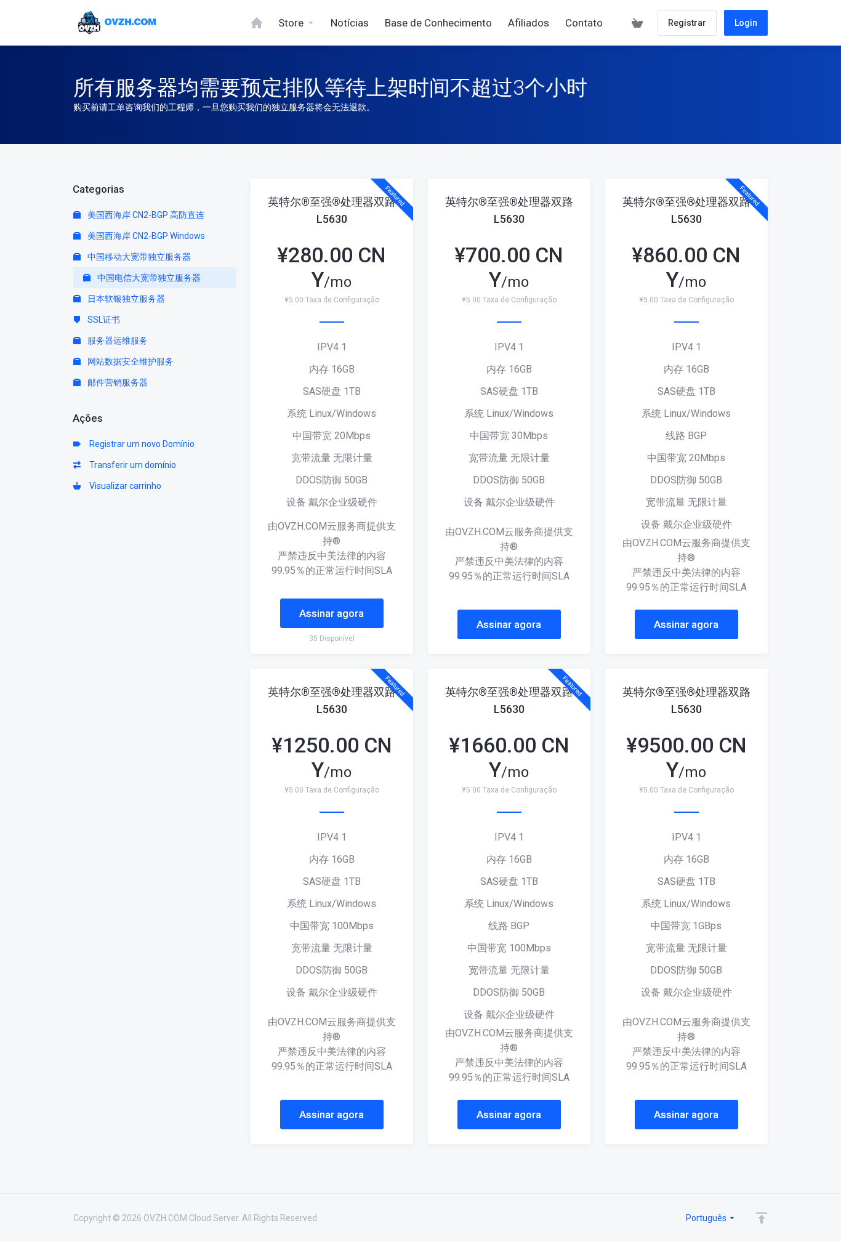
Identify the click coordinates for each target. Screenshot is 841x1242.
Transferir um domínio (131, 465)
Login (745, 23)
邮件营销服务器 (117, 382)
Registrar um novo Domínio (140, 444)
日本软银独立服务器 (125, 299)
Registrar (687, 23)
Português (707, 1218)
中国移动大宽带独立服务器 (138, 257)
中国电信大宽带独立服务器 (148, 278)
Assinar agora (331, 613)
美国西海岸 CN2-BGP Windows (145, 236)
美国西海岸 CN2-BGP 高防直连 (145, 215)
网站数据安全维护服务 (130, 361)
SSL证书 (103, 320)
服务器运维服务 (117, 340)
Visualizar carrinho (123, 486)
